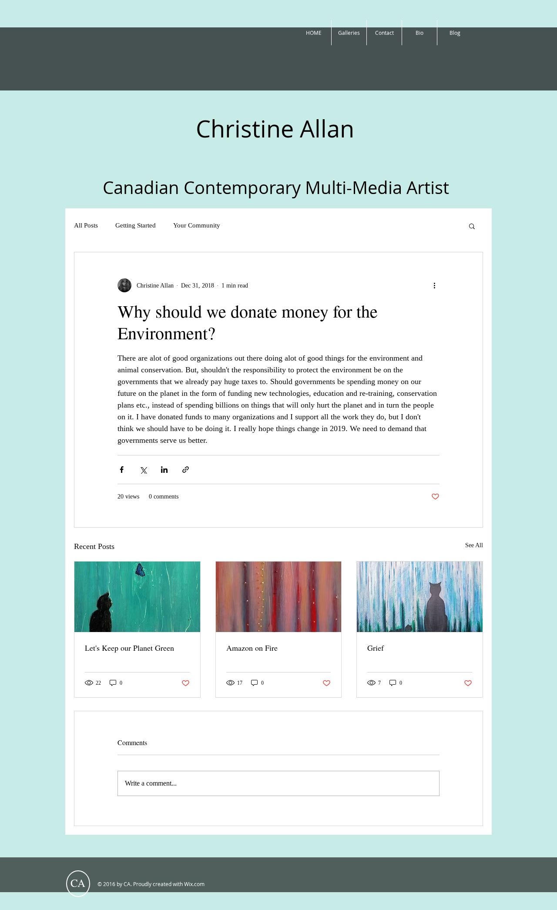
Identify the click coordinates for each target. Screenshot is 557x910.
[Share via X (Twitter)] (143, 469)
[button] (472, 225)
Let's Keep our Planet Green (129, 647)
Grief (375, 647)
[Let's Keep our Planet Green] (137, 597)
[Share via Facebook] (121, 469)
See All (474, 545)
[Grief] (420, 597)
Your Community (196, 225)
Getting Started (135, 225)
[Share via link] (185, 469)
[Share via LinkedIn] (164, 469)
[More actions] (434, 285)
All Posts (86, 225)
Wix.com (194, 883)
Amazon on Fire (252, 647)
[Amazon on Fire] (279, 597)
